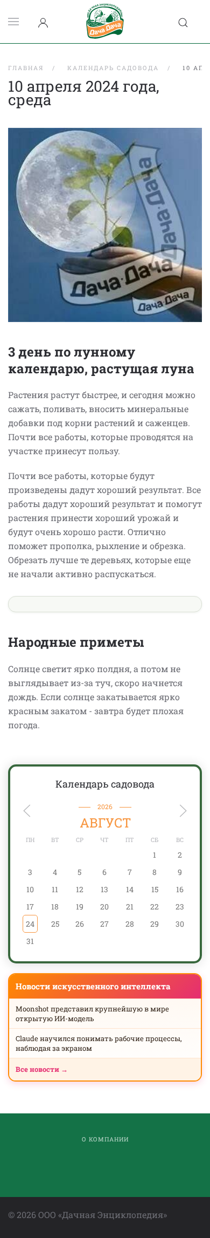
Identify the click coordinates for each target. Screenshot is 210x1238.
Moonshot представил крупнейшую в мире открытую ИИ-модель (92, 1013)
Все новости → (42, 1069)
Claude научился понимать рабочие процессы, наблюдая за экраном (99, 1043)
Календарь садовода (105, 783)
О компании (105, 1139)
